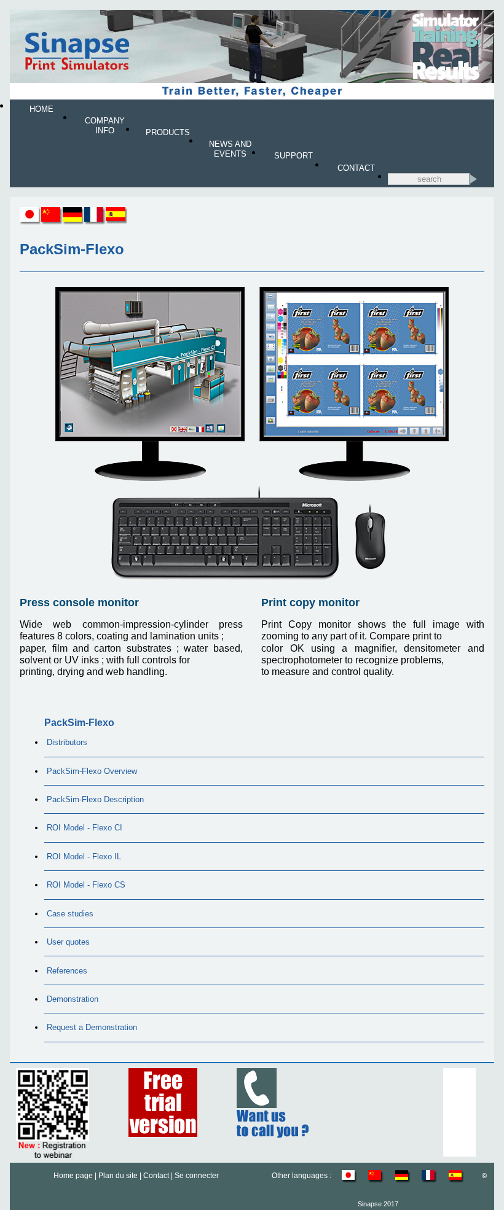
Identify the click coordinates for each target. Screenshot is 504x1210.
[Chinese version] (52, 221)
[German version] (73, 221)
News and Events (230, 148)
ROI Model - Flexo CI (84, 827)
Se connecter (197, 1175)
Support (293, 155)
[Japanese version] (30, 221)
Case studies (70, 913)
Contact (356, 168)
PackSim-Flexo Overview (92, 771)
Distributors (67, 742)
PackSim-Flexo (79, 722)
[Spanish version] (116, 221)
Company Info (105, 125)
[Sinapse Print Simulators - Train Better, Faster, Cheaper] (252, 97)
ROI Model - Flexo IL (84, 856)
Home (41, 109)
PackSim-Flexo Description (95, 799)
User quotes (68, 942)
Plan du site (118, 1175)
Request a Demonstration (92, 1027)
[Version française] (95, 221)
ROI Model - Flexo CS (86, 884)
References (67, 970)
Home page (73, 1175)
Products (168, 132)
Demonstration (72, 999)
